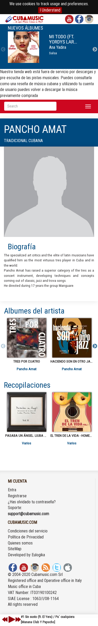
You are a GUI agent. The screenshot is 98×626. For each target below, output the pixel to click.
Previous (3, 49)
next (18, 619)
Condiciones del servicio (28, 530)
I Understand (50, 10)
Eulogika (38, 554)
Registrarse (17, 495)
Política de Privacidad (26, 537)
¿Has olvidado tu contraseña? (32, 501)
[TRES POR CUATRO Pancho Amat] (26, 338)
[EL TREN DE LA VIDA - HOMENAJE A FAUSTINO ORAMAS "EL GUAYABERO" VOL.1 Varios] (71, 412)
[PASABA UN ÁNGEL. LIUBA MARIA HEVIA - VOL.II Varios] (26, 412)
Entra (12, 489)
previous (5, 619)
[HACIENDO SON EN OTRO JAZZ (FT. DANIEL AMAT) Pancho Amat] (71, 338)
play (11, 619)
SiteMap (14, 548)
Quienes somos (20, 543)
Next (94, 49)
